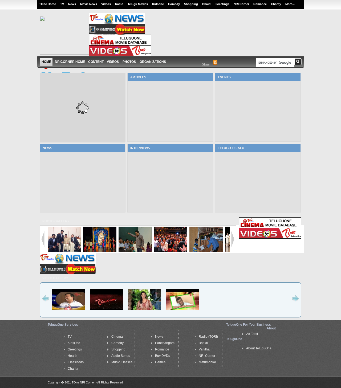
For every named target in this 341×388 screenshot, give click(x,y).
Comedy (174, 4)
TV (62, 4)
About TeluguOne (258, 348)
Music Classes (121, 362)
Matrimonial (207, 362)
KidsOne (74, 343)
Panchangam (164, 343)
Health (72, 356)
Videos (106, 4)
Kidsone (158, 4)
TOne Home (47, 4)
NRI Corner (241, 4)
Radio (119, 4)
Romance (260, 4)
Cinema (117, 336)
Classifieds (76, 362)
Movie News (88, 4)
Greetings (222, 4)
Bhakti (206, 4)
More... (290, 4)
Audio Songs (120, 356)
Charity (276, 4)
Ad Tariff (252, 334)
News (72, 4)
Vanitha (204, 349)
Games (160, 362)
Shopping (191, 4)
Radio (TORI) (208, 336)
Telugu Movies (138, 4)
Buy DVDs (162, 356)
